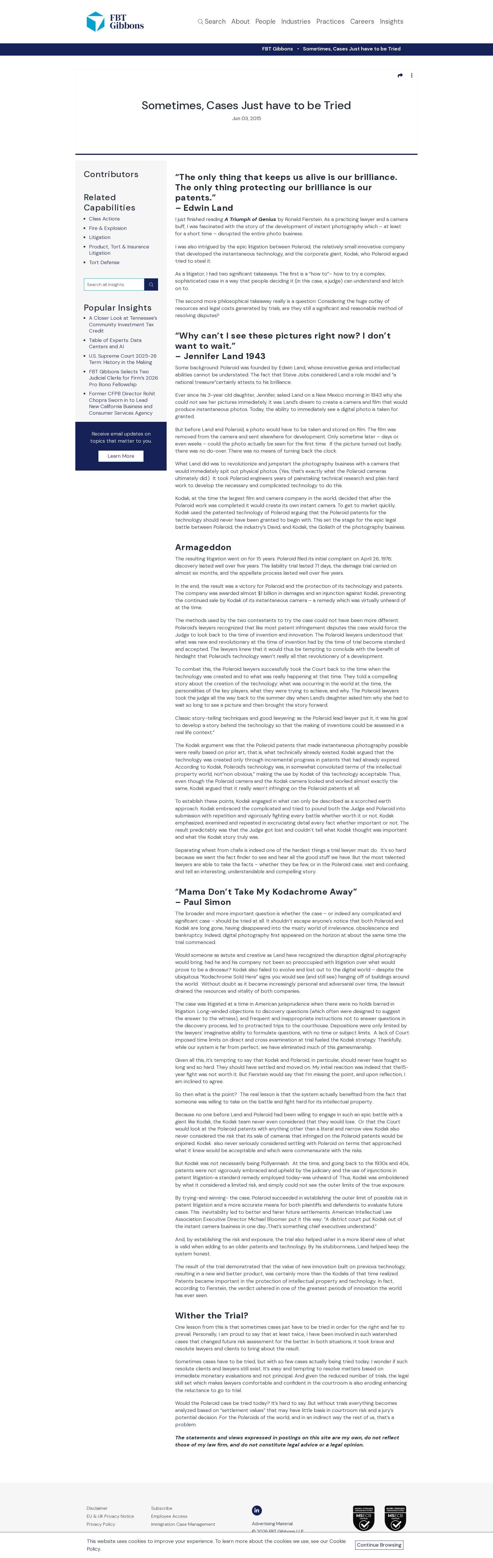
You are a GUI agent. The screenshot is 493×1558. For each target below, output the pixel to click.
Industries (296, 21)
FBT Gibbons (277, 48)
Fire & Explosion (108, 228)
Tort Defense (104, 262)
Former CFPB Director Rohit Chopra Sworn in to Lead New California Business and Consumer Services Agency (122, 403)
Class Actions (104, 218)
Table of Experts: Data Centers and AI (115, 343)
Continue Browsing (379, 1544)
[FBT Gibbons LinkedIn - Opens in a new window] (257, 1511)
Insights (391, 21)
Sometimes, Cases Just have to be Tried (352, 48)
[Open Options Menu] (411, 75)
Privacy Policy (101, 1524)
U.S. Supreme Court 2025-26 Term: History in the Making (123, 359)
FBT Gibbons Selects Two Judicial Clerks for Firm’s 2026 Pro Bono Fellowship (123, 378)
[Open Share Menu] (400, 75)
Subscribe (161, 1508)
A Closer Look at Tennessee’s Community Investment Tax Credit (123, 324)
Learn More (121, 456)
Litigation (99, 237)
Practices (330, 21)
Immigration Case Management (183, 1524)
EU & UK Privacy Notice (110, 1516)
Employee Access (169, 1516)
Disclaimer (97, 1508)
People (265, 21)
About (240, 21)
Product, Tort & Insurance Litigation (119, 250)
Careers (362, 21)
